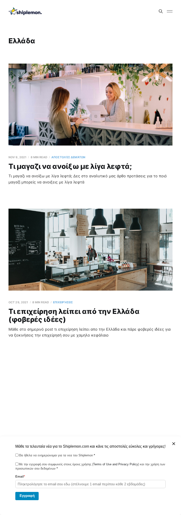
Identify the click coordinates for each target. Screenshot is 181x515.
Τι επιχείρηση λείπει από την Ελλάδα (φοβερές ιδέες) (74, 315)
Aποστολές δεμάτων (68, 157)
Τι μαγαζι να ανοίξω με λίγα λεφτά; (70, 166)
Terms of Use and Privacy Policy (115, 464)
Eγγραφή (27, 496)
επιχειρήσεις (63, 302)
